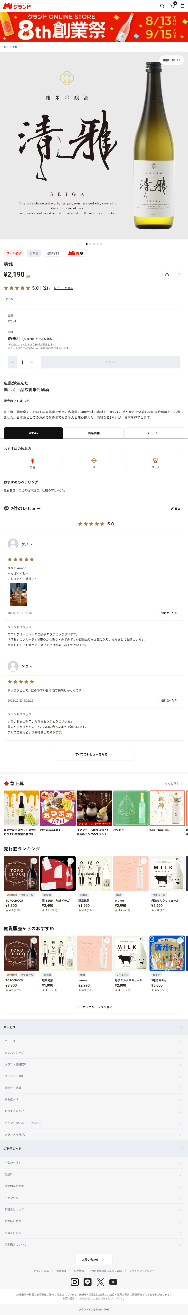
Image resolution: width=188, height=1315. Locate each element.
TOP (7, 47)
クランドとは (41, 1270)
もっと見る (172, 783)
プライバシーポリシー (142, 1270)
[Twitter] (100, 1282)
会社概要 (61, 1270)
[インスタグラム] (75, 1282)
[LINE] (87, 1282)
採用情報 (79, 1270)
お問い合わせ (90, 1259)
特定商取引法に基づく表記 (106, 1270)
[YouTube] (113, 1282)
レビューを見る (63, 288)
